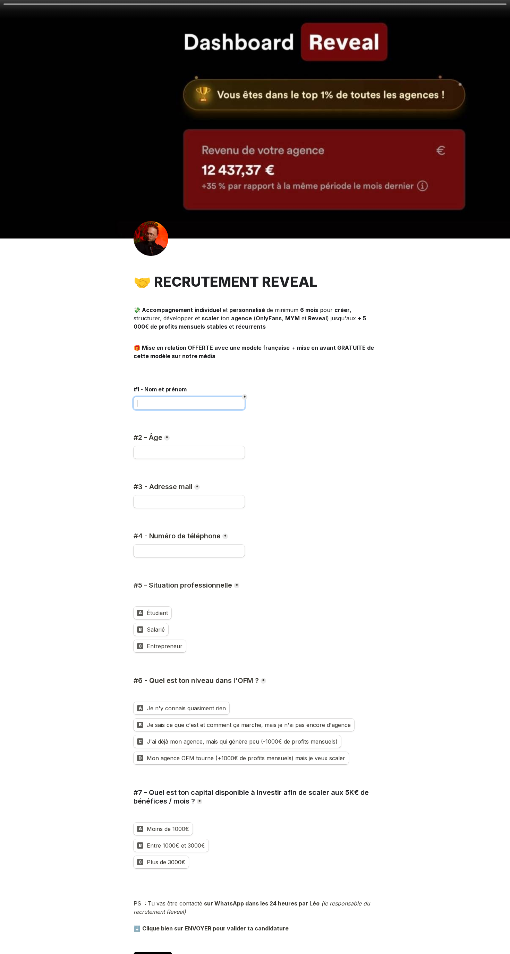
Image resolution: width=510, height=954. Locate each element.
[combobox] (189, 551)
